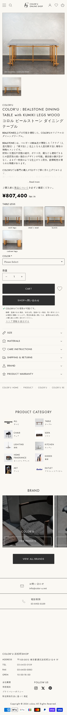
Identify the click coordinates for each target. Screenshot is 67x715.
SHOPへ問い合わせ (28, 300)
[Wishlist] (56, 5)
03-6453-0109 (24, 664)
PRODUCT (28, 387)
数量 (4, 271)
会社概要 (6, 682)
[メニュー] (4, 5)
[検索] (10, 5)
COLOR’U (42, 387)
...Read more (33, 182)
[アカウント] (50, 5)
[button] (33, 333)
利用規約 (6, 687)
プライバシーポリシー (13, 691)
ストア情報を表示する (17, 321)
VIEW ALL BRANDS (33, 559)
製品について (21, 187)
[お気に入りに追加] (59, 288)
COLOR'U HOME (10, 387)
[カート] (63, 5)
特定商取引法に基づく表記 (15, 696)
